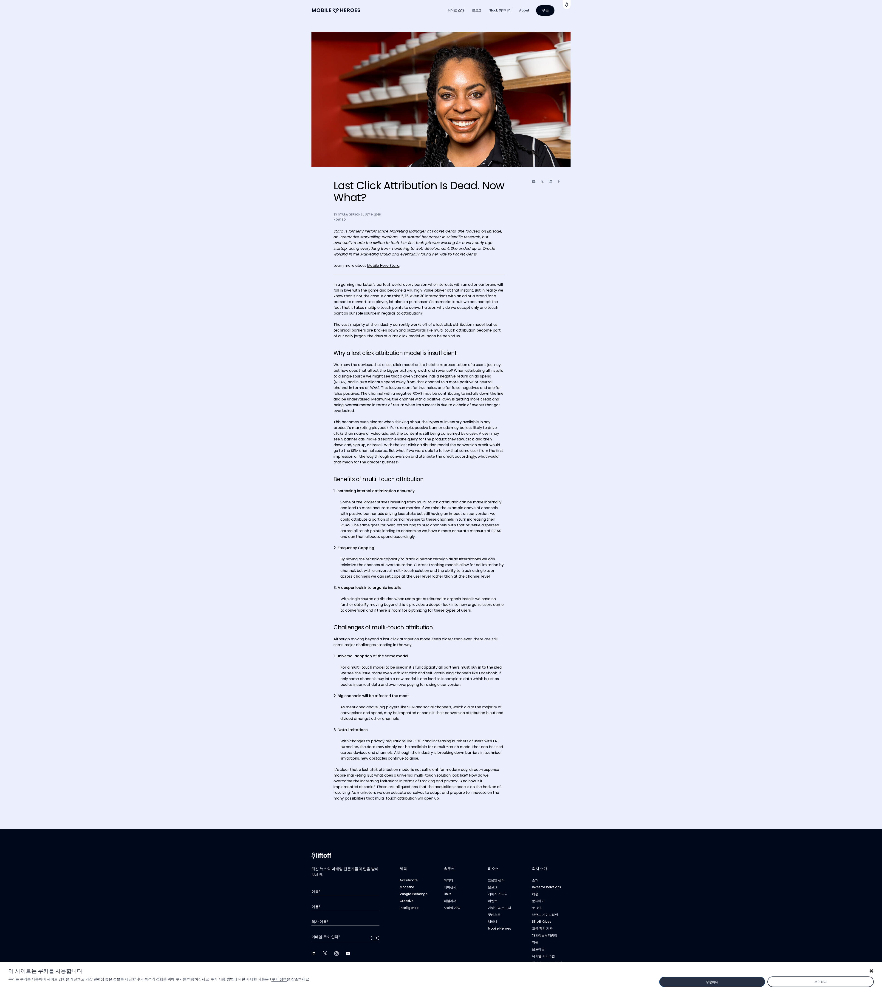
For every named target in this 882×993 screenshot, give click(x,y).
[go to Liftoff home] (336, 10)
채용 (535, 894)
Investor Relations (546, 887)
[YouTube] (348, 953)
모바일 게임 (452, 907)
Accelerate (409, 880)
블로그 (476, 10)
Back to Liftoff (567, 4)
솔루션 (449, 868)
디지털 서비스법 (543, 956)
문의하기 (538, 901)
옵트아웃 (538, 949)
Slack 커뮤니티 (500, 10)
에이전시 (450, 887)
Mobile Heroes (499, 928)
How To (340, 219)
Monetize (407, 887)
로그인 (536, 907)
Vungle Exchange (413, 894)
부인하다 (820, 981)
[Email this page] (533, 181)
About (524, 10)
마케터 (448, 880)
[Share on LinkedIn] (550, 181)
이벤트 (492, 901)
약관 (535, 942)
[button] (871, 971)
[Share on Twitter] (542, 181)
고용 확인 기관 (542, 928)
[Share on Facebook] (558, 181)
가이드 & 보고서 (499, 907)
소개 (535, 880)
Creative (406, 901)
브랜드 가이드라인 (545, 914)
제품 (403, 868)
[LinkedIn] (313, 953)
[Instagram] (336, 953)
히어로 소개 (456, 10)
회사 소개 (539, 868)
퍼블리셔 (450, 901)
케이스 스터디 (498, 894)
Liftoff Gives (541, 921)
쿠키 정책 (279, 979)
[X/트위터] (325, 953)
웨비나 (492, 921)
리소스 (493, 868)
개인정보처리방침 (544, 935)
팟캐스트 (494, 914)
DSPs (447, 894)
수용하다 (712, 982)
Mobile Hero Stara (383, 265)
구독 (545, 10)
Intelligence (409, 907)
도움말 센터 (496, 880)
